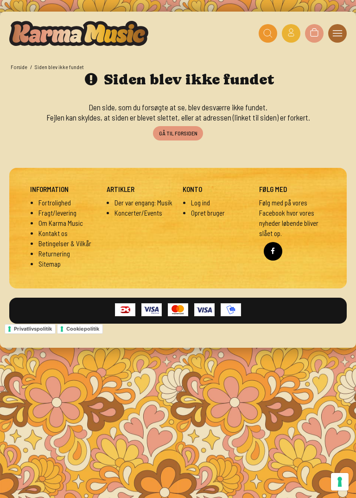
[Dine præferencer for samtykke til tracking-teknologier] (340, 482)
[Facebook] (273, 251)
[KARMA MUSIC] (78, 33)
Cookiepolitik (82, 329)
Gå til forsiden (178, 133)
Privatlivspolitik (33, 329)
